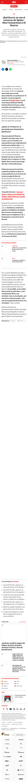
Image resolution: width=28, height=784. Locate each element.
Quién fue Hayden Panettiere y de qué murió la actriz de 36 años (14, 608)
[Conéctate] (26, 2)
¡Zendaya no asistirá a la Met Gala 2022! (18, 261)
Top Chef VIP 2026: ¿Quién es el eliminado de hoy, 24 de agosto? (13, 586)
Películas (13, 321)
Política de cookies (6, 724)
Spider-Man (20, 321)
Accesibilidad (4, 726)
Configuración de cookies (16, 724)
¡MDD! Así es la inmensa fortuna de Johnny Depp (19, 249)
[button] (25, 321)
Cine (14, 14)
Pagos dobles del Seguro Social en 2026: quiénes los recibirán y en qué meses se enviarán (18, 657)
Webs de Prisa (19, 734)
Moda (13, 258)
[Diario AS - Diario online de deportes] (14, 2)
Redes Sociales (18, 9)
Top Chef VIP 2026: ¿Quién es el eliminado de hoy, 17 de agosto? (13, 603)
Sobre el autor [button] (10, 63)
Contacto (4, 722)
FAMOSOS (14, 246)
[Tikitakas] (14, 6)
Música (11, 9)
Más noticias (23, 621)
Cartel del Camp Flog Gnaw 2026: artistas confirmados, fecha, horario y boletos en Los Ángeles (13, 597)
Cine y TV (4, 9)
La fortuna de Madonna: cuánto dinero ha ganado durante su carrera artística (13, 614)
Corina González (12, 60)
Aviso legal (9, 722)
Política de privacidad (17, 722)
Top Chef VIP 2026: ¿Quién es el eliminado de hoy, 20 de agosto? (13, 591)
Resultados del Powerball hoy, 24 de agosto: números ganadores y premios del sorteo (18, 668)
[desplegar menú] (2, 2)
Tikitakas (16, 581)
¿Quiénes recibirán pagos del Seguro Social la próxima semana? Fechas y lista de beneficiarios (13, 646)
